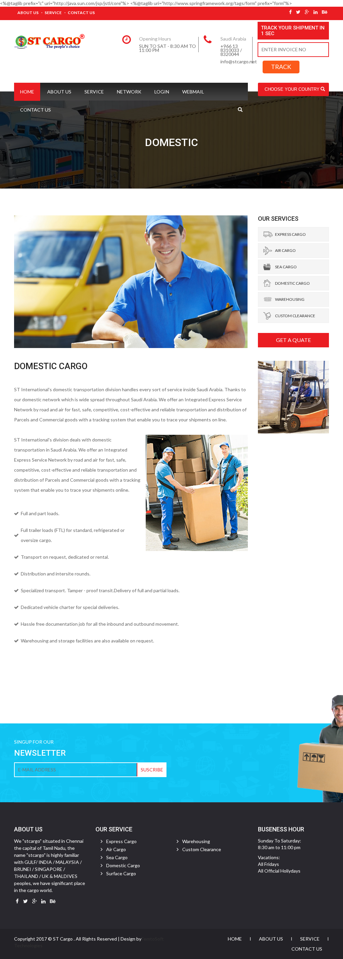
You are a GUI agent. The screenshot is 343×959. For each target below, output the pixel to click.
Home (27, 91)
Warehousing (289, 299)
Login (161, 91)
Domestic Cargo (292, 283)
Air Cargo (285, 250)
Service (53, 12)
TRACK (281, 66)
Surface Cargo (121, 873)
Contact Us (81, 12)
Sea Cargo (286, 266)
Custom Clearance (295, 315)
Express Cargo (290, 234)
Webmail (193, 91)
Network (129, 91)
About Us (28, 12)
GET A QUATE (293, 340)
